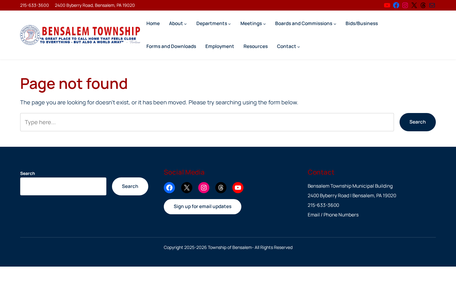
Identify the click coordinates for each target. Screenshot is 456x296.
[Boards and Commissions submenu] (334, 23)
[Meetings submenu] (264, 23)
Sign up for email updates (202, 206)
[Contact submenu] (298, 46)
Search (417, 122)
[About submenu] (185, 23)
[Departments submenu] (229, 23)
